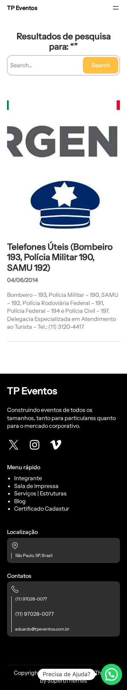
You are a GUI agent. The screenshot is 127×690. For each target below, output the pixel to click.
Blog (20, 501)
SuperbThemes (67, 680)
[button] (111, 674)
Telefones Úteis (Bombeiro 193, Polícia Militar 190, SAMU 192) (60, 257)
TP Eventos (22, 7)
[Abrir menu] (115, 8)
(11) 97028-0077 (31, 599)
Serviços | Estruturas (40, 493)
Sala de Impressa (36, 485)
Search (100, 65)
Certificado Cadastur (41, 508)
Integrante (28, 478)
